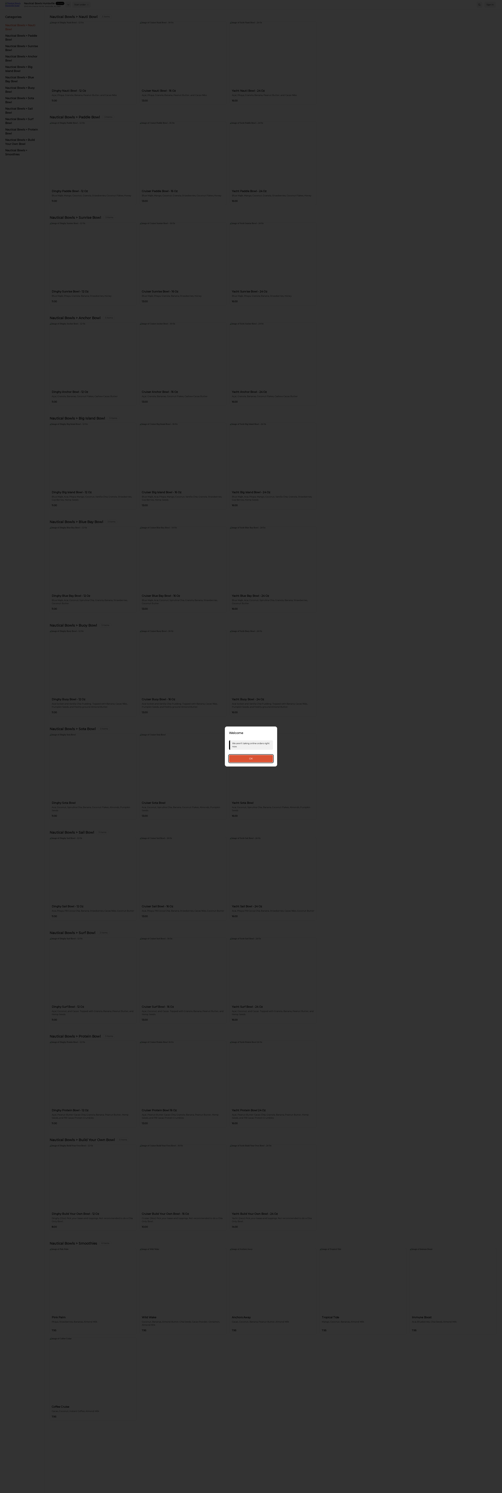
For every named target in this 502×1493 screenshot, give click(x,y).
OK (251, 758)
